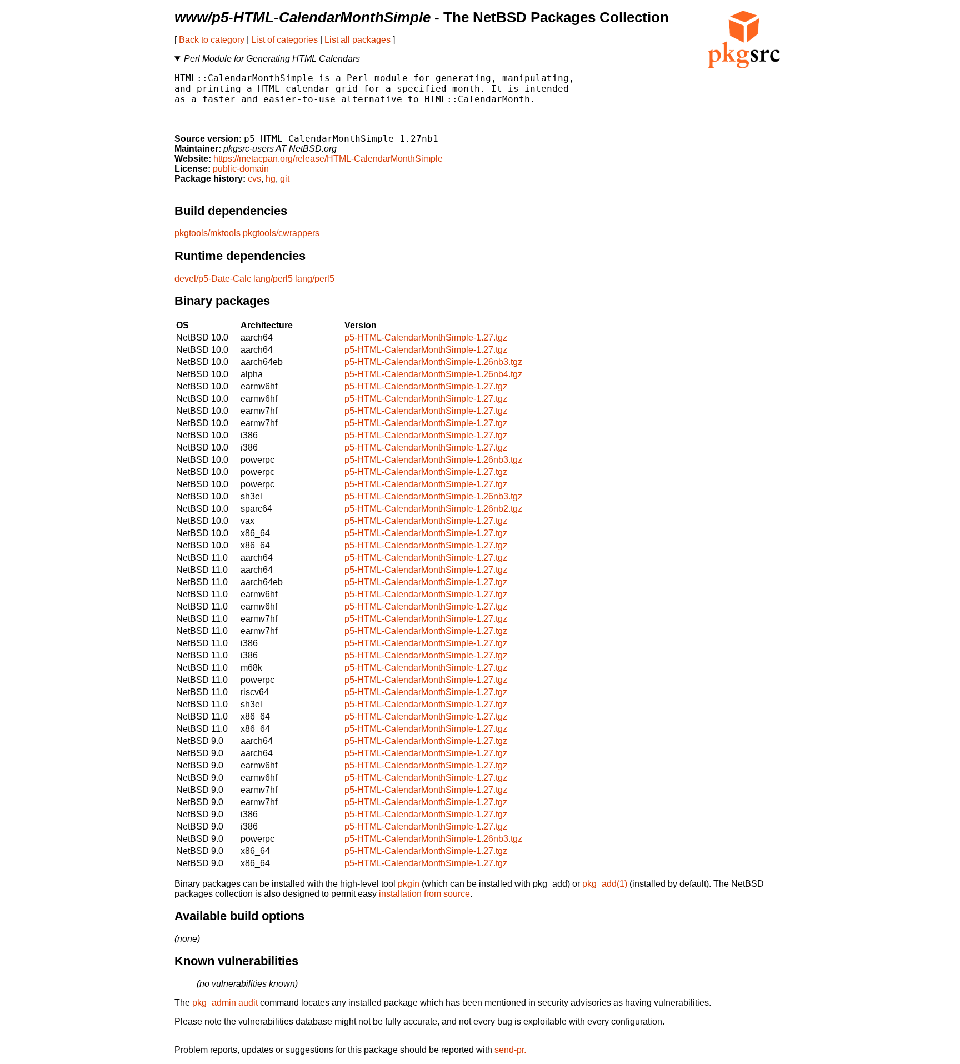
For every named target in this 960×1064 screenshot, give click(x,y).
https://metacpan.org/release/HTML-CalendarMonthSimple (328, 158)
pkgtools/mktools (207, 233)
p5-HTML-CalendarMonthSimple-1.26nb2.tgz (433, 508)
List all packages (357, 39)
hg (271, 178)
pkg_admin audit (225, 1002)
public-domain (241, 168)
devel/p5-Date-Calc (212, 278)
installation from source (424, 893)
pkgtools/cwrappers (281, 233)
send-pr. (510, 1050)
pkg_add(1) (604, 883)
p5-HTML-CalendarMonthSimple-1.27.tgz (425, 337)
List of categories (284, 39)
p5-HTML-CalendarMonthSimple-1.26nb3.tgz (433, 362)
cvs (254, 178)
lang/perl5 (273, 278)
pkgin (408, 883)
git (284, 178)
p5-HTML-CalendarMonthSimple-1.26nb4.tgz (433, 374)
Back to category (211, 39)
